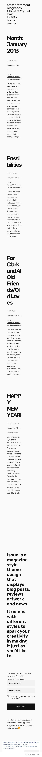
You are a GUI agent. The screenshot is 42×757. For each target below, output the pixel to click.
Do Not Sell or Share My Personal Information (19, 676)
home (11, 20)
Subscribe (21, 707)
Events (12, 17)
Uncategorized (15, 79)
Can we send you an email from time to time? (22, 697)
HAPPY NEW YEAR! (14, 405)
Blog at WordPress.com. (17, 673)
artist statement (18, 4)
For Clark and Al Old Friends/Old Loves (14, 280)
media (11, 23)
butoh (9, 74)
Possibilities (14, 161)
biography (14, 7)
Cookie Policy (11, 748)
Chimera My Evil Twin (18, 13)
